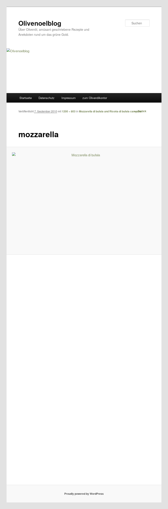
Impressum (68, 98)
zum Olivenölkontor (94, 98)
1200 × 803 (68, 111)
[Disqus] (84, 315)
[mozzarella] (84, 200)
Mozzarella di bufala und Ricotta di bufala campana (110, 111)
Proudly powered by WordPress (84, 494)
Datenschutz (46, 98)
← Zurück (140, 111)
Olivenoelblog (39, 23)
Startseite (25, 98)
